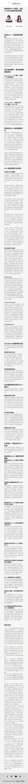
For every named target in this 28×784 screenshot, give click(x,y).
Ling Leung (19, 26)
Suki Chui (9, 26)
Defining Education (11, 781)
